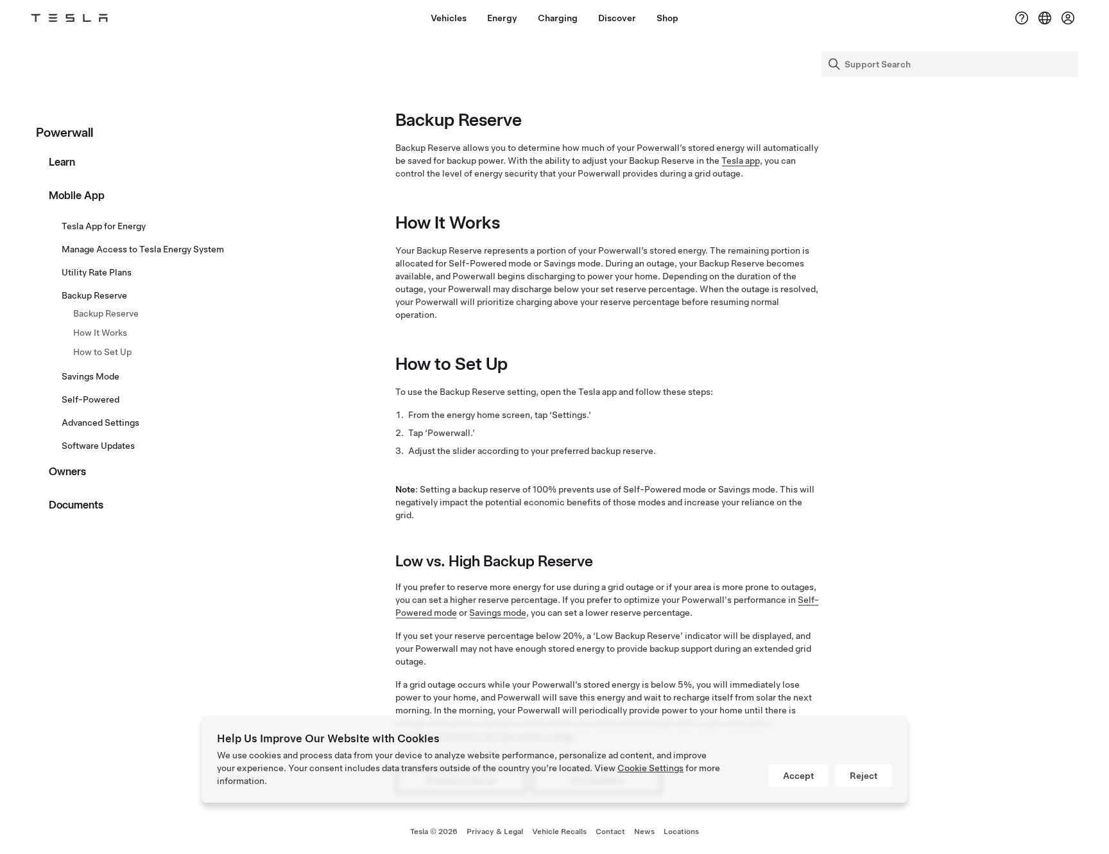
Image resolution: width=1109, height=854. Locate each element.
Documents (76, 504)
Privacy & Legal (495, 831)
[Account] (1068, 18)
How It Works (100, 332)
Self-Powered (90, 399)
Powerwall (64, 132)
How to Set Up (102, 352)
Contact (610, 831)
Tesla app (740, 160)
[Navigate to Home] (69, 18)
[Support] (1021, 18)
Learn (62, 161)
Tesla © (434, 831)
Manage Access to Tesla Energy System (143, 249)
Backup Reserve (94, 295)
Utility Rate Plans (97, 272)
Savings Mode (90, 376)
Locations (681, 831)
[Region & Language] (1045, 18)
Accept (798, 776)
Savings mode (497, 612)
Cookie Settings (650, 768)
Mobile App (77, 195)
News (644, 831)
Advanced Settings (100, 422)
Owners (67, 471)
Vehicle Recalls (559, 831)
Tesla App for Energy (104, 226)
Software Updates (98, 445)
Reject (863, 776)
